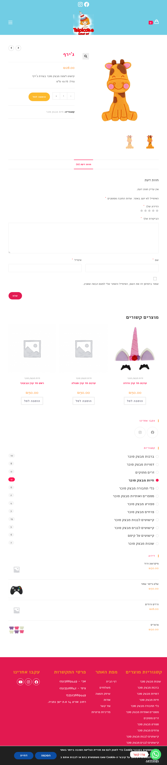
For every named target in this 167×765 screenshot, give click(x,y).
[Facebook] (87, 4)
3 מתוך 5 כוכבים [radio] (149, 210)
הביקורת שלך (150, 219)
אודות (107, 700)
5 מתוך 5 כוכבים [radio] (141, 210)
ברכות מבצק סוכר (140, 456)
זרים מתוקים (144, 472)
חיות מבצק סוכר (55, 112)
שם (156, 260)
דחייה (23, 755)
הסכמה (46, 755)
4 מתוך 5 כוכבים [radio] (145, 210)
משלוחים (105, 688)
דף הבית (111, 681)
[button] (85, 56)
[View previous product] (18, 48)
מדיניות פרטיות (100, 712)
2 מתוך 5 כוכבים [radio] (153, 210)
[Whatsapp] (155, 754)
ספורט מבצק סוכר (140, 503)
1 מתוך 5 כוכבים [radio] (157, 210)
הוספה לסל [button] (135, 401)
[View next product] (11, 48)
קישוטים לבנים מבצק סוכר (134, 527)
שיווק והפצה (103, 694)
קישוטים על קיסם (141, 535)
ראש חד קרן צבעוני (32, 383)
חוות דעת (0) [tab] (83, 164)
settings (152, 761)
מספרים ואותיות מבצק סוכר (133, 495)
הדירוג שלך (151, 206)
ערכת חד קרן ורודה (135, 383)
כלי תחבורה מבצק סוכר (136, 488)
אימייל (76, 260)
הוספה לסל (39, 96)
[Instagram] (80, 4)
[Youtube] (20, 681)
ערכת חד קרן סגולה (83, 383)
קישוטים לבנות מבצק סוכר (134, 519)
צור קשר (105, 706)
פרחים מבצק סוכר (140, 511)
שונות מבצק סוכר (141, 543)
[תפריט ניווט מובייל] (10, 22)
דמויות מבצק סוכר (140, 464)
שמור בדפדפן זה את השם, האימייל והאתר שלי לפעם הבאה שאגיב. (121, 284)
